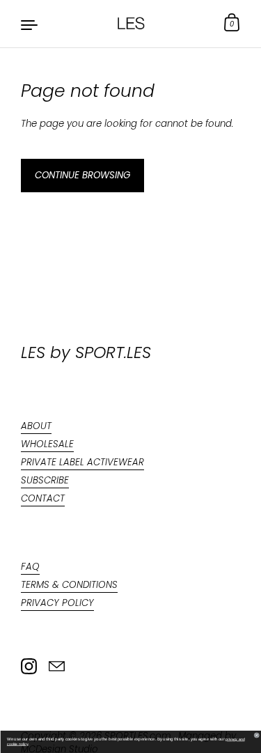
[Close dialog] (257, 735)
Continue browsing (82, 175)
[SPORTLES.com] (131, 24)
